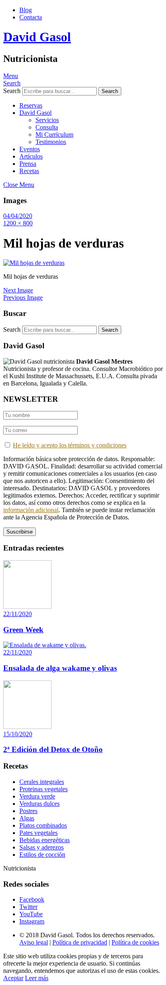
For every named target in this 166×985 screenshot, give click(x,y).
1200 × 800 (18, 223)
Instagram (31, 921)
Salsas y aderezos (41, 847)
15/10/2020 (17, 734)
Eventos (29, 149)
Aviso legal (33, 942)
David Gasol (37, 37)
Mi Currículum (54, 134)
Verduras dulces (39, 803)
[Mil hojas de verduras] (33, 262)
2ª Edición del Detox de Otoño (53, 749)
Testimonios (50, 141)
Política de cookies (135, 942)
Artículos (31, 156)
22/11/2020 (17, 613)
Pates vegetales (38, 832)
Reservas (30, 105)
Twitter (28, 906)
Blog (25, 9)
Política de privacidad (79, 942)
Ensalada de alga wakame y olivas (60, 668)
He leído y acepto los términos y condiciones (70, 445)
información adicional (30, 509)
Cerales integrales (41, 781)
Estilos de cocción (42, 854)
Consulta (46, 127)
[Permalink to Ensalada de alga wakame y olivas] (44, 645)
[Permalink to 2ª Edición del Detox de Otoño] (27, 726)
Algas (26, 818)
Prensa (27, 163)
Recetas (29, 170)
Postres (28, 810)
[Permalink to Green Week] (27, 606)
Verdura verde (37, 796)
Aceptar (13, 977)
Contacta (30, 17)
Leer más (36, 977)
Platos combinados (43, 825)
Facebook (31, 899)
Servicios (47, 120)
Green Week (23, 629)
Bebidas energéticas (44, 840)
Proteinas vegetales (43, 789)
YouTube (31, 914)
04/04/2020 (17, 215)
